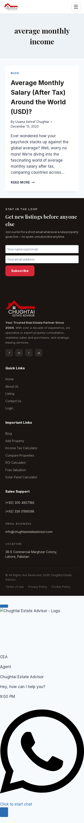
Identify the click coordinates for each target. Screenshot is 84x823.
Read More (23, 182)
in (19, 353)
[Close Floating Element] (4, 606)
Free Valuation (15, 470)
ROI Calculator (15, 462)
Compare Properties (19, 455)
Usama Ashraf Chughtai (32, 122)
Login (9, 408)
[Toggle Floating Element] (4, 812)
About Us (11, 386)
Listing (9, 393)
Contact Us (13, 401)
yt (39, 353)
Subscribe (20, 271)
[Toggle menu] (75, 6)
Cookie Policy (61, 586)
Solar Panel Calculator (21, 477)
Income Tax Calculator (21, 448)
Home (9, 379)
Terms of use (14, 586)
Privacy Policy (37, 586)
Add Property (14, 441)
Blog (15, 73)
